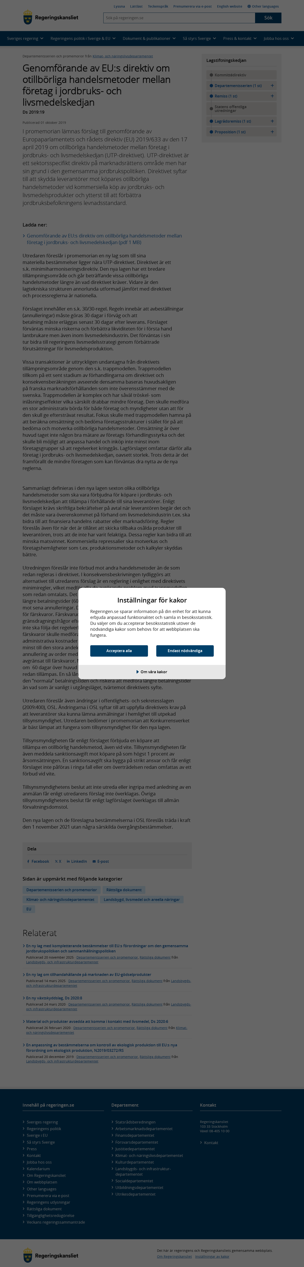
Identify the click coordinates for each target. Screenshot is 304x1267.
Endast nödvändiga (185, 650)
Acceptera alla (119, 650)
